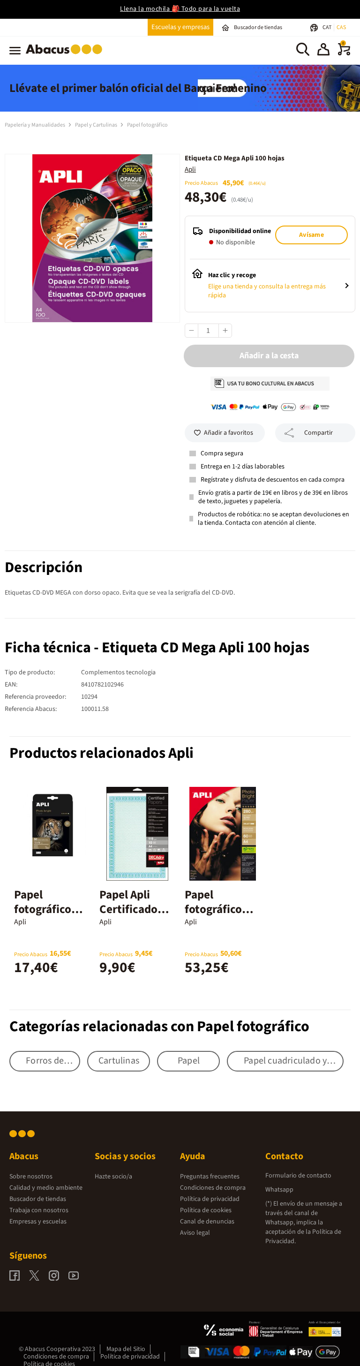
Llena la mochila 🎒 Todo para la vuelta (180, 9)
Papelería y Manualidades (35, 125)
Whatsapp (279, 1189)
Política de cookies (206, 1210)
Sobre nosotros (30, 1176)
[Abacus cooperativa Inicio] (66, 56)
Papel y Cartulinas (96, 125)
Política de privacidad (210, 1199)
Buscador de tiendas (37, 1199)
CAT (327, 27)
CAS (341, 27)
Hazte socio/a (113, 1176)
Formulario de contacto (298, 1175)
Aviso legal (195, 1233)
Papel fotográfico (147, 125)
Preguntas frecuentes (210, 1176)
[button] (323, 51)
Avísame (311, 235)
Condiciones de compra (213, 1187)
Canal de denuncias (207, 1221)
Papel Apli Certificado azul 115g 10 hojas (130, 916)
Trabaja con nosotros (38, 1210)
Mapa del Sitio (125, 1349)
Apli (190, 169)
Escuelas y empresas (180, 27)
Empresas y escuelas (38, 1221)
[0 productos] (344, 53)
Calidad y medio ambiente (45, 1187)
